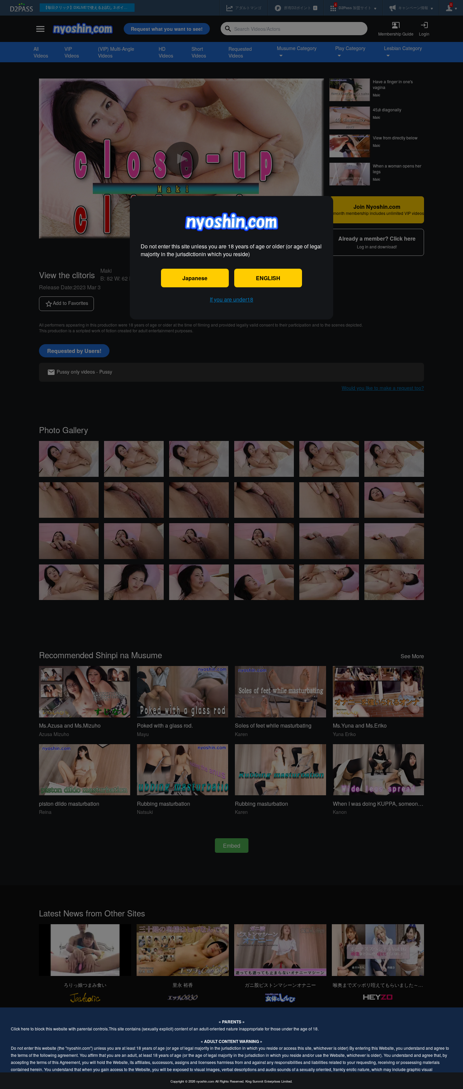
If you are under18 (231, 299)
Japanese (194, 278)
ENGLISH (268, 278)
